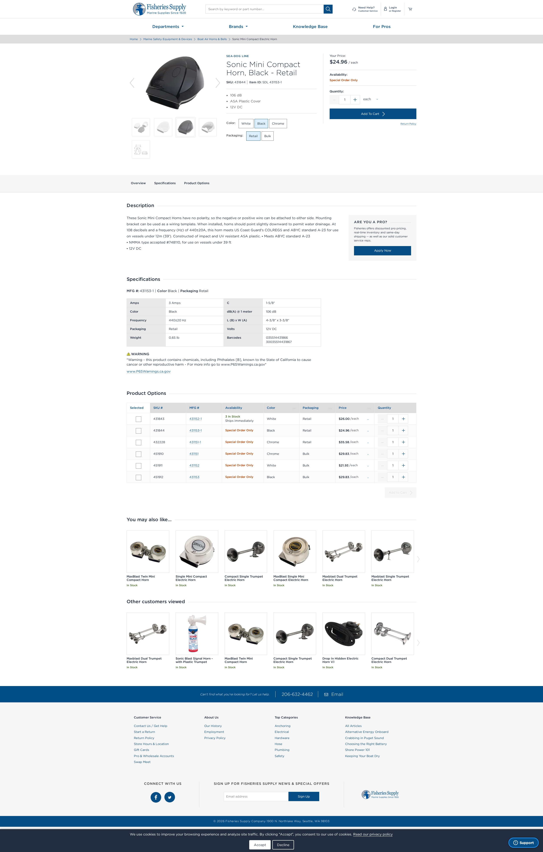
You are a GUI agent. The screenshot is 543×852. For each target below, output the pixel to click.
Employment (214, 732)
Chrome (278, 123)
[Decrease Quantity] (334, 99)
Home (134, 39)
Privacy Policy (215, 738)
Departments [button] (166, 26)
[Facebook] (156, 794)
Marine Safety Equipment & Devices (167, 39)
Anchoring (283, 726)
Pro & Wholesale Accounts (154, 756)
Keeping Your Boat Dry (362, 756)
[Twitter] (169, 794)
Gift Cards (141, 750)
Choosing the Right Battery (366, 744)
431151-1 (195, 442)
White (246, 123)
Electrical (282, 732)
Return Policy (408, 123)
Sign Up (304, 796)
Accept (260, 845)
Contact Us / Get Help (150, 726)
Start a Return (144, 732)
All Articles (353, 726)
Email (337, 694)
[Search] (328, 9)
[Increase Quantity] (355, 99)
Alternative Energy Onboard (367, 732)
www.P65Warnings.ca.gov (149, 371)
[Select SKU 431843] (138, 419)
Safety (279, 756)
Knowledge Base (310, 26)
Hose (278, 744)
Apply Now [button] (382, 250)
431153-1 (195, 430)
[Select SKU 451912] (138, 477)
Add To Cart (370, 114)
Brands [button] (237, 26)
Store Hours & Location (151, 744)
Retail (253, 136)
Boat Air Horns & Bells (212, 39)
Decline (283, 845)
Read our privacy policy (373, 834)
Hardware (282, 738)
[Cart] (408, 9)
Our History (213, 726)
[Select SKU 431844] (138, 431)
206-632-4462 (297, 694)
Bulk (267, 136)
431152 (194, 465)
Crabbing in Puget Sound (364, 738)
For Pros (382, 26)
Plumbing (282, 750)
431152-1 (195, 419)
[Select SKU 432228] (138, 442)
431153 (194, 477)
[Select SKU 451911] (138, 466)
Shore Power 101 (357, 750)
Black (261, 123)
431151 (194, 454)
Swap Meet (142, 762)
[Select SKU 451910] (138, 454)
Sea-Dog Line (237, 56)
